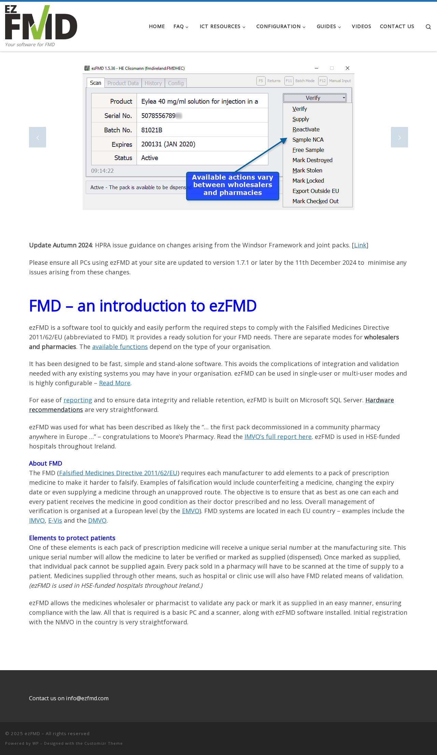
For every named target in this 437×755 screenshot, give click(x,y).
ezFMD (32, 733)
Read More (114, 383)
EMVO (190, 511)
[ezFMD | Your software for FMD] (41, 21)
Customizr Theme (103, 743)
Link (360, 245)
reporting (78, 400)
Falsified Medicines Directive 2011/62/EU (118, 473)
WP (35, 743)
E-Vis (55, 520)
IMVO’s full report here (278, 436)
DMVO (97, 520)
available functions (120, 346)
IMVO (37, 520)
